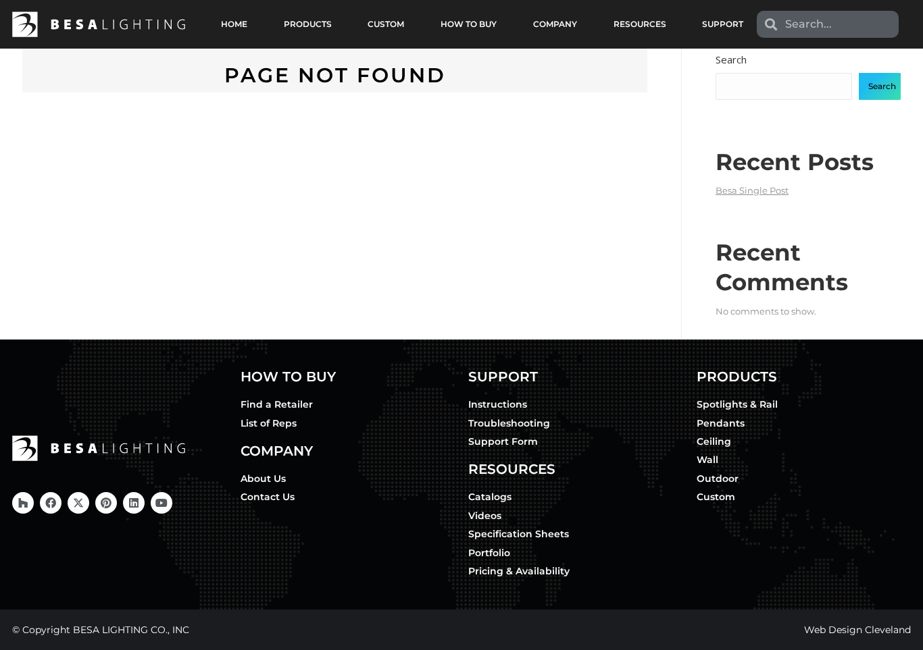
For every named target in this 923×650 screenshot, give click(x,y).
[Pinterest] (106, 503)
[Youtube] (161, 503)
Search (731, 59)
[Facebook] (50, 503)
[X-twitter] (78, 503)
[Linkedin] (134, 503)
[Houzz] (23, 503)
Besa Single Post (752, 190)
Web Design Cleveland (857, 630)
